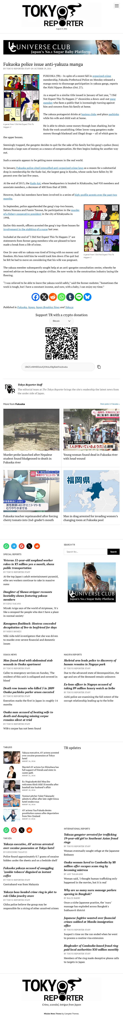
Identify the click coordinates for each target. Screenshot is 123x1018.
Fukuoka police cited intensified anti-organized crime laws (49, 168)
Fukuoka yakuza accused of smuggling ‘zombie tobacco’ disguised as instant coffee (28, 872)
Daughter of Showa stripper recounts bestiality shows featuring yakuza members (27, 595)
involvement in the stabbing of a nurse (25, 229)
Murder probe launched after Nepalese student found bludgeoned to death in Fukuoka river (27, 458)
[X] (44, 297)
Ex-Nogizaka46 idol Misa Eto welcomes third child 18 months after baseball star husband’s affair (40, 784)
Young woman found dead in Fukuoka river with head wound (90, 456)
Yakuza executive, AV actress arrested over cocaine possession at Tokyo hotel (40, 755)
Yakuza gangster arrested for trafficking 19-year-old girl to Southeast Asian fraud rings (91, 838)
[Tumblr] (70, 297)
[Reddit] (53, 297)
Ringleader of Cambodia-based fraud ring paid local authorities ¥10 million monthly (91, 947)
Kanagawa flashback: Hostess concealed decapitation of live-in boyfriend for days (30, 625)
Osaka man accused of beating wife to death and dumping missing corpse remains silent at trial (28, 716)
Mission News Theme (53, 1013)
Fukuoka (22, 307)
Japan (31, 307)
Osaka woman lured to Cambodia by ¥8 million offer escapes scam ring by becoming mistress (90, 866)
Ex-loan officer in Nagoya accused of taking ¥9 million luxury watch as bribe (89, 686)
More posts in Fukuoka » (110, 404)
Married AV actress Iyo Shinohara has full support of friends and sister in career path (40, 770)
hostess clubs (88, 114)
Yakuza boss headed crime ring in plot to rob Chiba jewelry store (30, 894)
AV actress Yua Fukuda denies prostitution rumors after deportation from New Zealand (40, 813)
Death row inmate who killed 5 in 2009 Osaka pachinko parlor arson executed (28, 690)
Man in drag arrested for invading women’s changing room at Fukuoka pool (90, 518)
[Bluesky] (87, 297)
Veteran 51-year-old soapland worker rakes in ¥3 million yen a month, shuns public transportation (28, 564)
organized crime (102, 76)
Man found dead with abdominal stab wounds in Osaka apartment (28, 662)
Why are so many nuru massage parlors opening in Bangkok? (90, 892)
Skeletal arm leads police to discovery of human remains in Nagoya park (90, 662)
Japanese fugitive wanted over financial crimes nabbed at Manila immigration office (89, 921)
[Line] (79, 297)
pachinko (114, 114)
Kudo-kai (35, 183)
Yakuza (69, 307)
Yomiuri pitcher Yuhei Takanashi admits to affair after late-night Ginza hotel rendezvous (40, 799)
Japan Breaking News (48, 307)
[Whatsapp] (61, 297)
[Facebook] (36, 297)
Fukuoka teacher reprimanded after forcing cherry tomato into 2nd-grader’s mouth (30, 518)
